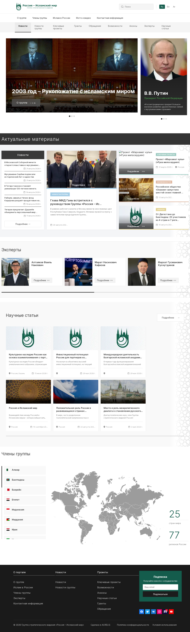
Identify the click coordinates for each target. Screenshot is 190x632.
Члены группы (39, 17)
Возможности (115, 26)
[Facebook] (141, 611)
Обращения (95, 26)
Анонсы (133, 26)
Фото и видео (83, 17)
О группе (21, 17)
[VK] (153, 611)
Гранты (78, 26)
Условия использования (164, 625)
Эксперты (149, 26)
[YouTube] (171, 611)
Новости (22, 26)
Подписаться (160, 594)
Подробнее (22, 224)
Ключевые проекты (58, 27)
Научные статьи (166, 27)
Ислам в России (61, 17)
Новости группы (39, 27)
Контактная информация (110, 17)
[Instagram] (159, 611)
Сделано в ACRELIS (100, 625)
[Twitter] (147, 611)
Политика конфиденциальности (133, 625)
